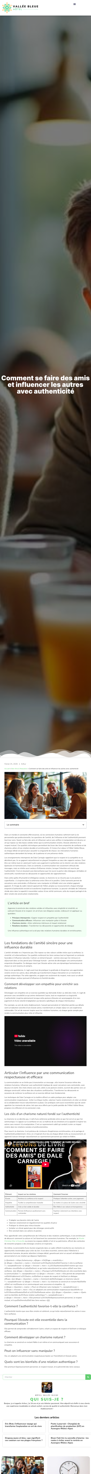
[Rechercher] (88, 1377)
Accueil (7, 769)
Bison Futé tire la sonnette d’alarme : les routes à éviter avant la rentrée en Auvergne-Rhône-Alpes (70, 1440)
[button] (74, 4)
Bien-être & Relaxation (19, 769)
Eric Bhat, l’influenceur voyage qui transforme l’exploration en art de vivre (23, 1425)
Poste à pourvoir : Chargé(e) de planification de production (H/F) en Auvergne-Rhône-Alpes (67, 1426)
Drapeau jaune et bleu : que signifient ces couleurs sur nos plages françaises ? (23, 1439)
